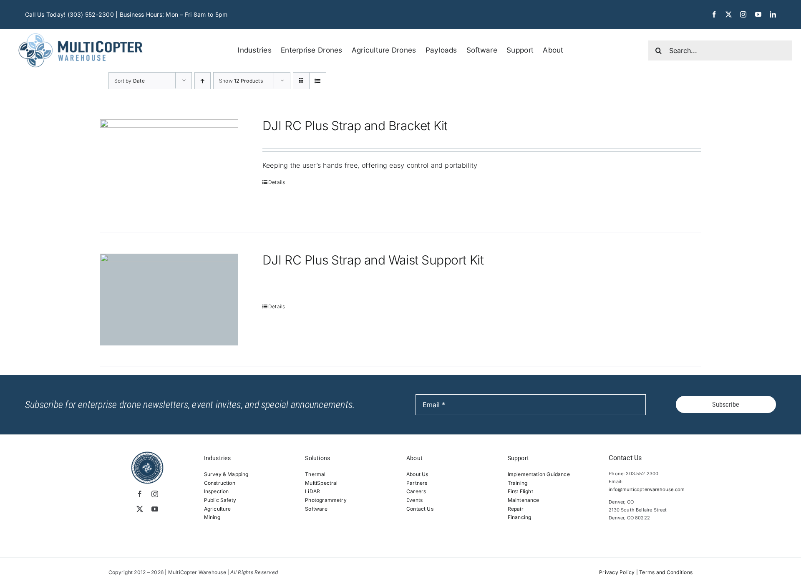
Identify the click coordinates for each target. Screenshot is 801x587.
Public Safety (220, 500)
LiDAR (312, 491)
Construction (219, 483)
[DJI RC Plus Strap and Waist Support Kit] (169, 300)
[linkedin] (773, 14)
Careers (416, 491)
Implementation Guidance (539, 474)
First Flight (520, 491)
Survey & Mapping (226, 474)
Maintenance (523, 500)
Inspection (216, 491)
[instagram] (743, 14)
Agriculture (217, 509)
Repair (516, 509)
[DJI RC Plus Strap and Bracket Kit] (169, 165)
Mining (212, 517)
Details (276, 182)
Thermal (315, 474)
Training (517, 483)
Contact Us (419, 509)
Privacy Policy (617, 572)
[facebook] (714, 14)
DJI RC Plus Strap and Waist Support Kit (373, 259)
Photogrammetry (326, 500)
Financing (519, 517)
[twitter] (728, 14)
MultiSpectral (321, 483)
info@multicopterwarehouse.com (647, 489)
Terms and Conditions (666, 572)
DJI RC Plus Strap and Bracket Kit (355, 125)
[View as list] (318, 81)
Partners (416, 483)
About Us (417, 474)
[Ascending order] (202, 80)
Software (316, 509)
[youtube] (758, 14)
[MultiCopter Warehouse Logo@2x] (80, 32)
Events (414, 500)
